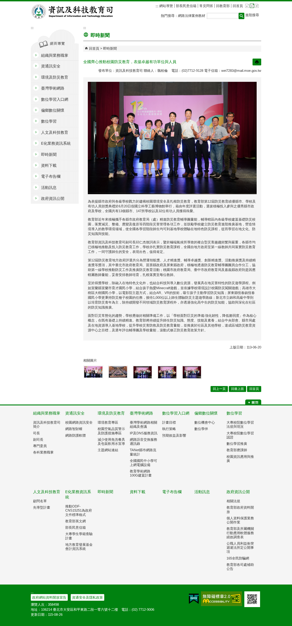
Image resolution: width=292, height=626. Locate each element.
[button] (241, 16)
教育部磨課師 (237, 450)
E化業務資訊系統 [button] (56, 143)
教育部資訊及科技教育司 (73, 11)
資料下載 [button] (49, 165)
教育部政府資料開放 (240, 509)
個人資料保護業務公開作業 (240, 520)
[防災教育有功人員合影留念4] (192, 372)
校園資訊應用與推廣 (240, 459)
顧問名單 (40, 501)
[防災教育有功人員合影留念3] (167, 372)
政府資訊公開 (238, 492)
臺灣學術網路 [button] (52, 88)
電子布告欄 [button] (50, 176)
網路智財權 (73, 429)
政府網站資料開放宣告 (49, 597)
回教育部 (223, 6)
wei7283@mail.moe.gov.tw (241, 70)
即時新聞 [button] (49, 154)
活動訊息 (202, 492)
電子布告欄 (172, 492)
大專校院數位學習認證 (240, 435)
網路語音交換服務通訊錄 (143, 442)
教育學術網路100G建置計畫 (141, 473)
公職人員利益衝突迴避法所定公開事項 (240, 547)
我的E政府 (194, 598)
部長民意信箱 (186, 6)
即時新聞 (110, 48)
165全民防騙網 (238, 558)
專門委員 (40, 446)
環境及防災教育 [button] (54, 77)
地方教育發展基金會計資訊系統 (79, 547)
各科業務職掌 (43, 452)
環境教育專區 (108, 422)
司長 (36, 433)
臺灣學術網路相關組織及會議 (143, 424)
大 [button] (257, 6)
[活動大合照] (118, 372)
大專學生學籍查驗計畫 (79, 536)
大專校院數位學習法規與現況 (240, 424)
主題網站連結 (108, 450)
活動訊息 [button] (49, 187)
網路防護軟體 (75, 435)
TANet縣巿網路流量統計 (143, 452)
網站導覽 (165, 6)
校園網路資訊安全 (79, 422)
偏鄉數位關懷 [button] (52, 110)
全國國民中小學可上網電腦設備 (143, 463)
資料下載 (137, 492)
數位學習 (234, 413)
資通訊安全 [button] (50, 66)
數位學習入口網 (175, 413)
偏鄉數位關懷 (206, 413)
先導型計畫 (41, 507)
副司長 (38, 439)
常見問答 (206, 6)
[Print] (257, 62)
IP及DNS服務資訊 (143, 433)
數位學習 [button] (49, 121)
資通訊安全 (75, 413)
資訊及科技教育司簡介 (46, 424)
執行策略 (169, 429)
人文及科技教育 (46, 492)
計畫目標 (169, 422)
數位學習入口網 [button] (54, 99)
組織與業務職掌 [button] (54, 55)
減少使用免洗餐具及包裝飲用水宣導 (111, 442)
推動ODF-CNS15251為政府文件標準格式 (78, 510)
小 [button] (247, 6)
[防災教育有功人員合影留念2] (143, 372)
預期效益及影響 (174, 435)
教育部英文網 (75, 521)
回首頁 (238, 6)
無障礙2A (221, 598)
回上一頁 (219, 389)
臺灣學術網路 (141, 413)
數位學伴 (201, 429)
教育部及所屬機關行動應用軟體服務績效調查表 (240, 533)
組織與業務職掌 (46, 413)
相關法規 (233, 501)
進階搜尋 (252, 15)
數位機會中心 (204, 422)
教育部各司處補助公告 (240, 567)
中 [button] (252, 6)
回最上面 (237, 389)
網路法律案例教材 (191, 16)
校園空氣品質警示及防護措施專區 (111, 431)
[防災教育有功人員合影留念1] (93, 372)
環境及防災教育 (111, 413)
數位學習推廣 (237, 444)
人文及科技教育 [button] (54, 132)
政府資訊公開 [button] (52, 198)
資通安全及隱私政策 (87, 597)
